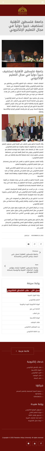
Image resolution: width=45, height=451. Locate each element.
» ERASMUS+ (37, 396)
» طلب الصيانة (38, 378)
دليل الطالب (36, 313)
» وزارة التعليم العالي (35, 412)
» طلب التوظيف (37, 375)
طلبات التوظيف (35, 322)
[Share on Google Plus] (34, 244)
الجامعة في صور (35, 309)
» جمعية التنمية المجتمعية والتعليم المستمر (29, 391)
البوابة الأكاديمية (35, 318)
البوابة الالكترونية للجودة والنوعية (30, 304)
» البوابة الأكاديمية (36, 370)
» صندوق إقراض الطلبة (35, 415)
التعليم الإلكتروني (34, 300)
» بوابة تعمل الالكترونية (35, 420)
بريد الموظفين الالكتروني (32, 327)
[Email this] (28, 244)
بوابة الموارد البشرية (34, 295)
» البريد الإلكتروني (37, 372)
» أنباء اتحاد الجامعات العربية (34, 418)
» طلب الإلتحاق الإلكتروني (34, 367)
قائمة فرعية (23, 351)
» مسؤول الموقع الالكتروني (33, 410)
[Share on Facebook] (41, 244)
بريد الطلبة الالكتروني (33, 331)
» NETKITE (38, 394)
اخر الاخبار (27, 235)
